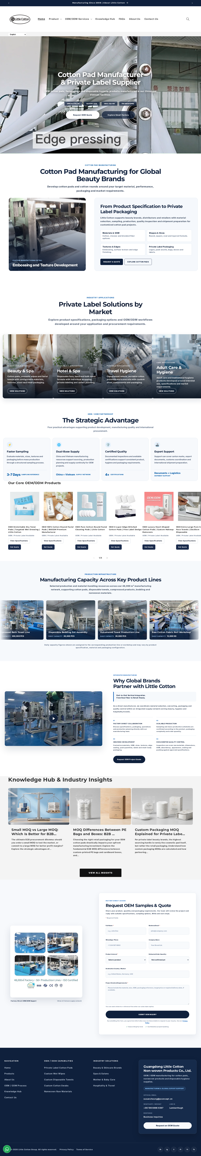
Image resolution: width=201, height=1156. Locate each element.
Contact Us (10, 1097)
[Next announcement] (192, 3)
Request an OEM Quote (167, 1125)
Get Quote (14, 547)
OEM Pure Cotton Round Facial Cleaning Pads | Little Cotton (91, 528)
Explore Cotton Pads (138, 262)
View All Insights (101, 872)
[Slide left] (94, 558)
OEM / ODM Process (15, 1085)
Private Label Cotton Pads (58, 1067)
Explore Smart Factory (118, 115)
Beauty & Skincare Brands (107, 1067)
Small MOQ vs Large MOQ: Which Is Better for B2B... (34, 832)
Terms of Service (84, 1149)
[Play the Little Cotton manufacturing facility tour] (53, 718)
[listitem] (28, 366)
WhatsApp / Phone (112, 940)
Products (9, 1073)
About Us (9, 1079)
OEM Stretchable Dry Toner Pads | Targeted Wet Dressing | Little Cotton (24, 529)
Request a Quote (111, 262)
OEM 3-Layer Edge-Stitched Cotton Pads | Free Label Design (125, 528)
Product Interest (112, 954)
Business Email (154, 925)
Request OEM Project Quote (129, 759)
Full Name (110, 925)
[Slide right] (107, 558)
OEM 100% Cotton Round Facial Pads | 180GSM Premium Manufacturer (58, 529)
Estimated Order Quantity (157, 954)
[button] (55, 19)
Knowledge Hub (12, 1091)
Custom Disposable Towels (58, 1079)
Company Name (154, 940)
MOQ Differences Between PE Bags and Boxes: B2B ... (99, 832)
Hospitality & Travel (104, 1085)
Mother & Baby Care (104, 1079)
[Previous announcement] (9, 3)
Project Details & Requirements (117, 983)
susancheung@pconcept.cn (158, 1099)
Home (7, 1067)
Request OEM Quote (82, 115)
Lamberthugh (176, 1108)
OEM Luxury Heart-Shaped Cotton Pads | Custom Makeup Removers (158, 529)
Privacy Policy (67, 1149)
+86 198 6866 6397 (153, 1108)
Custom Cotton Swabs (56, 1085)
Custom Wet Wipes (54, 1073)
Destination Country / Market (116, 968)
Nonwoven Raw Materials (58, 1091)
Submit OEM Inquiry (147, 1014)
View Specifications (19, 541)
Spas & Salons (101, 1073)
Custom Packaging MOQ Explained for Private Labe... (160, 832)
